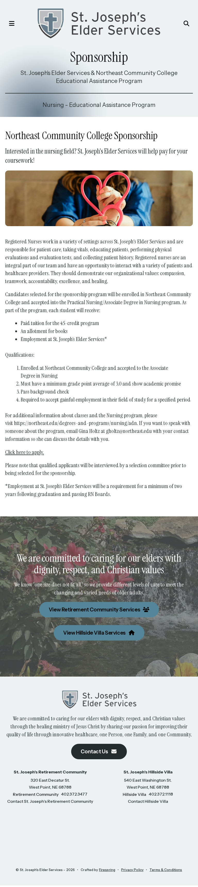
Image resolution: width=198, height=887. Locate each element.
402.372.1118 (161, 794)
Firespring (107, 870)
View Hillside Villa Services (94, 633)
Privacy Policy (132, 870)
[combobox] (174, 23)
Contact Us (95, 751)
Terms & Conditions (166, 870)
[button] (9, 23)
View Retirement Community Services (95, 610)
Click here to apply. (24, 452)
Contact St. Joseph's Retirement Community (50, 801)
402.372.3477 (74, 794)
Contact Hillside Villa (148, 801)
